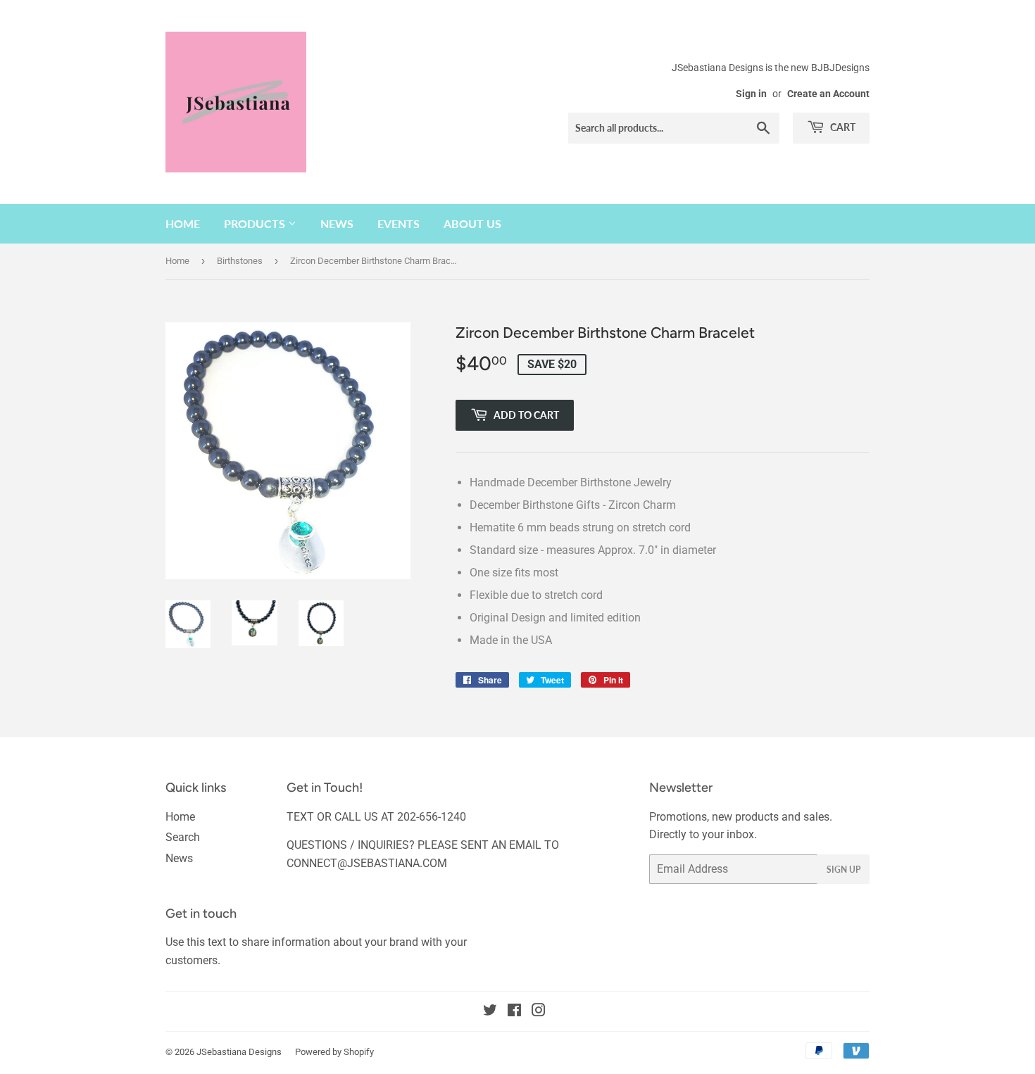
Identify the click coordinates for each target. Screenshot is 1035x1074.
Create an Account (828, 93)
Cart (841, 127)
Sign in (751, 93)
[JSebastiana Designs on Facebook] (514, 1011)
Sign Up (843, 869)
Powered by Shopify (334, 1052)
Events (398, 223)
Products (256, 223)
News (336, 223)
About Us (472, 223)
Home (182, 223)
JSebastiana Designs (239, 1052)
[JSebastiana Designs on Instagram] (539, 1011)
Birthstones (240, 260)
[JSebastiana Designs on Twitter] (490, 1011)
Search (182, 837)
